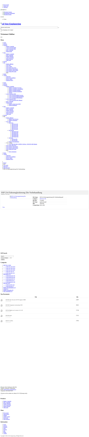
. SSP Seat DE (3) (8, 286)
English (9, 14)
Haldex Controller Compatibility (16, 89)
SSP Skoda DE (15, 135)
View (3, 207)
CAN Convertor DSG (11, 49)
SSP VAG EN (15, 124)
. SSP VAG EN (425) (9, 266)
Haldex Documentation (14, 141)
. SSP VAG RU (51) (9, 273)
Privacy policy (9, 79)
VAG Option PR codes (11, 71)
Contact (5, 75)
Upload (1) (5, 288)
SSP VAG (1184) (7, 265)
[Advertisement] (42, 180)
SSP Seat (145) (6, 283)
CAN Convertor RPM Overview (16, 95)
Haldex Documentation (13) (9, 287)
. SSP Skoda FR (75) (9, 279)
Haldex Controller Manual (14, 90)
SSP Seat (11, 138)
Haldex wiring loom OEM (15, 104)
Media (4, 74)
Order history (6, 414)
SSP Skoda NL (15, 134)
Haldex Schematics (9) (8, 290)
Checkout (5, 7)
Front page (5, 418)
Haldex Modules (9, 56)
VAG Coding (9, 66)
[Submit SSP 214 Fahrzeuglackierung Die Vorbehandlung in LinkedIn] (9, 208)
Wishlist (5, 415)
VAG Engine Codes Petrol (12, 69)
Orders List (5, 6)
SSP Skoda (11, 130)
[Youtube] (2, 394)
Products (5, 45)
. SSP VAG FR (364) (9, 269)
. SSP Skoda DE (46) (9, 277)
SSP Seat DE (14, 140)
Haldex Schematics (13, 120)
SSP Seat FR (14, 139)
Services (5, 44)
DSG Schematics (12, 151)
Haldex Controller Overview (15, 87)
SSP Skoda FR (15, 132)
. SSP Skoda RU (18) (9, 282)
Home (4, 42)
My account (6, 413)
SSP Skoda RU (15, 136)
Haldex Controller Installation (15, 91)
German (10, 12)
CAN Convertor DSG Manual (15, 100)
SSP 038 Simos (9, 315)
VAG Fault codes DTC (11, 67)
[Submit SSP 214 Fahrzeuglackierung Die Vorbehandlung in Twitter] (8, 208)
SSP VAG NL (15, 127)
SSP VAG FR (15, 126)
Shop (4, 52)
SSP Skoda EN (15, 131)
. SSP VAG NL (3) (8, 271)
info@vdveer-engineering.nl (10, 389)
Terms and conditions (11, 77)
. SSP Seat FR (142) (9, 284)
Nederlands (12, 13)
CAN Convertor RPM (11, 47)
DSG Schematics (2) (7, 291)
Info (4, 62)
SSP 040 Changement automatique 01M (14, 305)
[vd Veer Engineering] (11, 24)
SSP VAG (11, 122)
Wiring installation (13, 105)
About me (8, 76)
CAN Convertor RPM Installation (16, 96)
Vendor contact (6, 416)
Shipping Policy (9, 80)
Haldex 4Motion (9, 64)
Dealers (10, 92)
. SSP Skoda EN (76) (9, 275)
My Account (6, 4)
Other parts (8, 60)
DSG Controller (9, 50)
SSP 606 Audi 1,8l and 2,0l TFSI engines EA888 (16, 299)
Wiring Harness (9, 59)
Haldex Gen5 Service (13, 119)
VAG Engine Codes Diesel (12, 70)
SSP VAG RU (15, 129)
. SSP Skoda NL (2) (8, 280)
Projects (5, 61)
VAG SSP (8, 65)
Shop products (6, 419)
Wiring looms (9, 51)
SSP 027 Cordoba (9, 320)
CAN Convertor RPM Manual (15, 97)
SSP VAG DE (15, 125)
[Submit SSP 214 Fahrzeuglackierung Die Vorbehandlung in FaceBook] (6, 208)
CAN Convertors (10, 57)
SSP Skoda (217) (7, 274)
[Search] (58, 27)
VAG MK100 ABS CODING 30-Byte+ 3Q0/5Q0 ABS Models (23, 144)
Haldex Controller (10, 46)
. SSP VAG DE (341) (9, 268)
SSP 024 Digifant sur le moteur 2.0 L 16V (14, 310)
